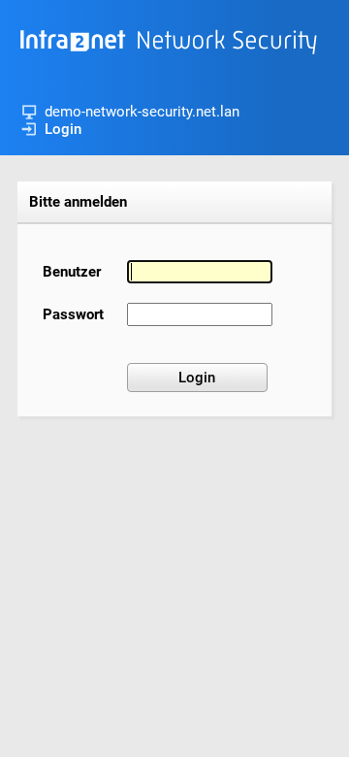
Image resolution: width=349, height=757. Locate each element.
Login (63, 129)
